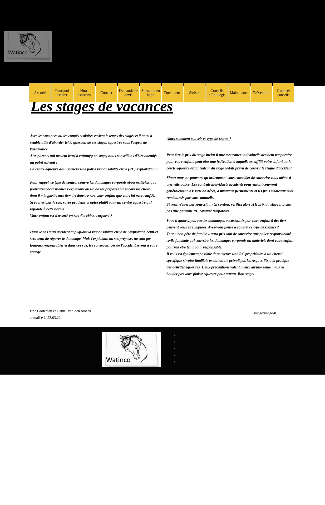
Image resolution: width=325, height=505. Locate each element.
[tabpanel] (162, 106)
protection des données (195, 335)
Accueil (40, 93)
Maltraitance (239, 93)
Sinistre (194, 93)
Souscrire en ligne (150, 93)
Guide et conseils (283, 93)
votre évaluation (190, 362)
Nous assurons (84, 93)
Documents (172, 93)
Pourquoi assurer (62, 93)
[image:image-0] (265, 313)
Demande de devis (128, 93)
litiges (182, 342)
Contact (106, 93)
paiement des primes (194, 348)
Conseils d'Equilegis (217, 93)
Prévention (261, 93)
